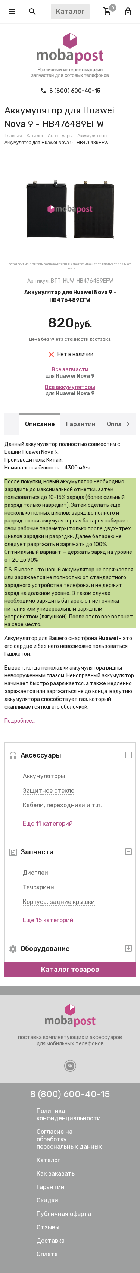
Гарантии (81, 423)
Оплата (118, 423)
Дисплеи (35, 872)
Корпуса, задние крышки (59, 901)
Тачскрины (39, 887)
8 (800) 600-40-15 (74, 91)
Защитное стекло (48, 790)
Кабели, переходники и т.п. (62, 805)
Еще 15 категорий (48, 920)
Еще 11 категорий (48, 823)
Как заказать (56, 1173)
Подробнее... (19, 721)
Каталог (35, 135)
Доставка (51, 1240)
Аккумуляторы (44, 776)
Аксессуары (60, 135)
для (70, 372)
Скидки (47, 1200)
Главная (13, 135)
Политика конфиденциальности (69, 1114)
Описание (40, 423)
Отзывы (48, 1227)
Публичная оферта (64, 1213)
